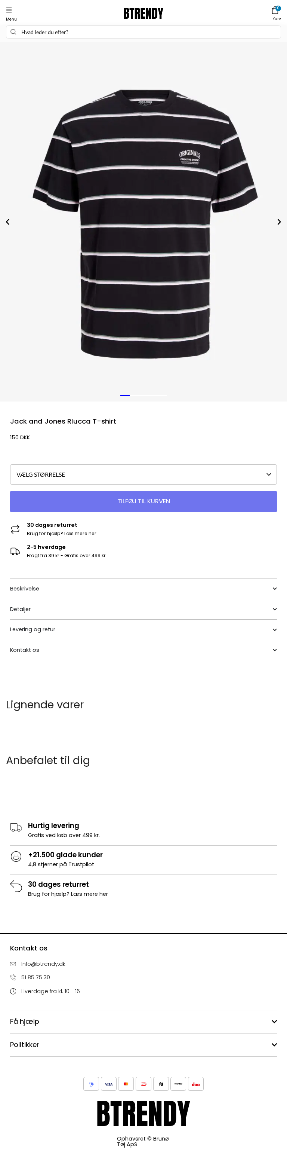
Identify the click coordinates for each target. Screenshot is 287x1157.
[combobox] (143, 32)
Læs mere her (80, 533)
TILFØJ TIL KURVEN (143, 501)
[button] (9, 10)
